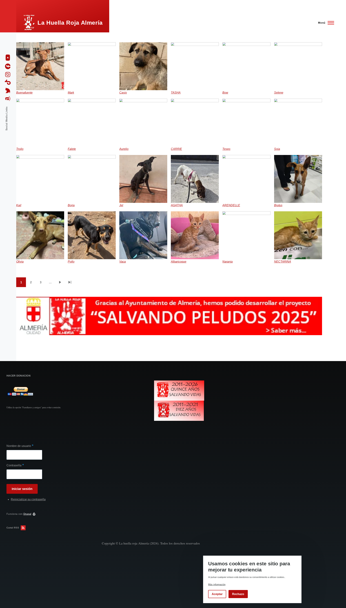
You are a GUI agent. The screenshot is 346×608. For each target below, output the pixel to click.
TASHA (176, 92)
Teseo (226, 148)
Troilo (19, 148)
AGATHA (177, 205)
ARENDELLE (231, 205)
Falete (72, 148)
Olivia (20, 261)
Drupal (27, 513)
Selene (278, 92)
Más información (216, 584)
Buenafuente (24, 92)
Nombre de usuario (18, 445)
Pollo (71, 261)
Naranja (227, 261)
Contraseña (13, 465)
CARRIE (176, 148)
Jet (121, 205)
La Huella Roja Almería (70, 22)
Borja (71, 205)
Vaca (122, 261)
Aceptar (217, 594)
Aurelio (123, 148)
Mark (71, 92)
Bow (225, 92)
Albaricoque (178, 261)
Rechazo (238, 594)
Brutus (278, 205)
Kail (18, 205)
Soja (277, 148)
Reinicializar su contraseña (28, 499)
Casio (123, 92)
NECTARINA (282, 261)
